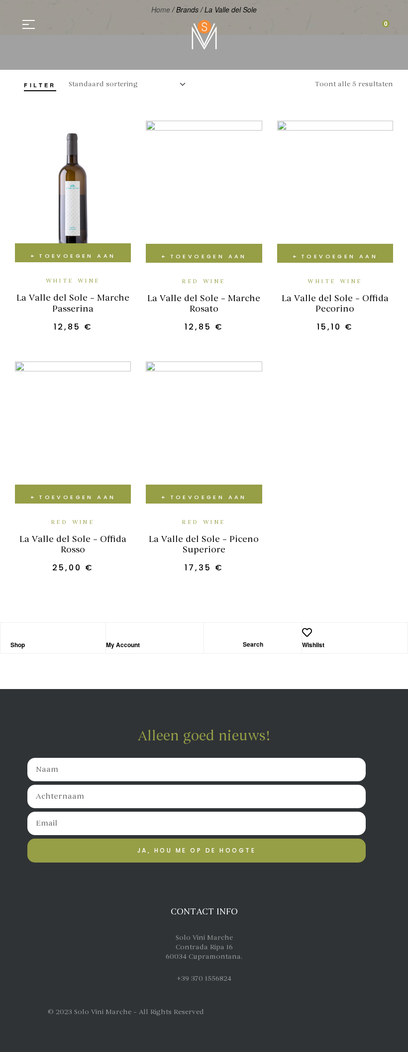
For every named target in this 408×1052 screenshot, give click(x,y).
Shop (17, 644)
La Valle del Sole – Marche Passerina (72, 303)
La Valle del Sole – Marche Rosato (203, 304)
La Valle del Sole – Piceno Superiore (204, 544)
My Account (123, 644)
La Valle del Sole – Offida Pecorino (335, 304)
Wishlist (313, 644)
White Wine (73, 281)
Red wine (203, 281)
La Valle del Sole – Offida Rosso (72, 544)
